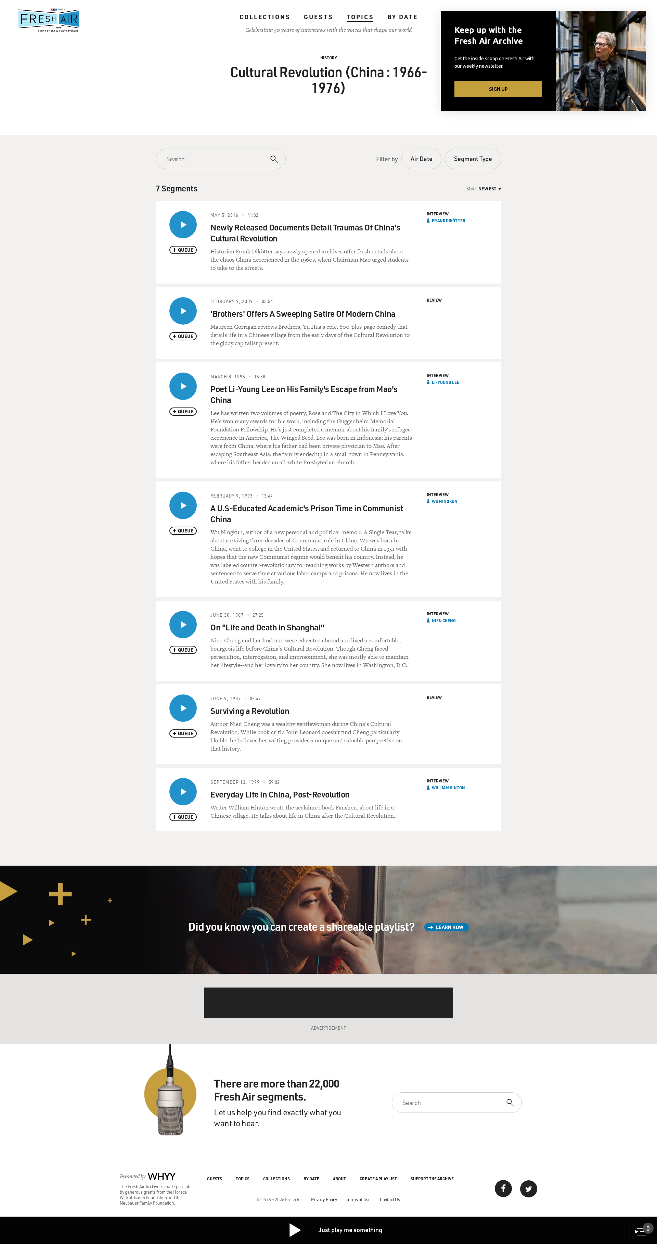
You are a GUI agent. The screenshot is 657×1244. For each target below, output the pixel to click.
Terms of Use (358, 1199)
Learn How (449, 927)
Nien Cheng (444, 620)
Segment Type (473, 158)
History (328, 57)
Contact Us (390, 1199)
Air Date (421, 158)
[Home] (49, 20)
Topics (360, 17)
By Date (402, 17)
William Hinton (448, 787)
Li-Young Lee (445, 382)
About (339, 1178)
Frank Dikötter (448, 220)
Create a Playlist (378, 1178)
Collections (265, 17)
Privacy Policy (324, 1199)
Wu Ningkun (445, 501)
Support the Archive (432, 1178)
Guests (318, 17)
